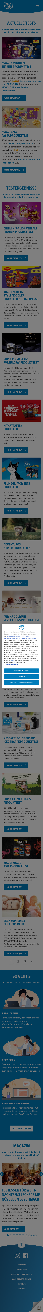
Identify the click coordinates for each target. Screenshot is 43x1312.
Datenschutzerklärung (12, 664)
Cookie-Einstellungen (21, 671)
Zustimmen (21, 677)
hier (12, 660)
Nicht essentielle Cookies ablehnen (21, 682)
